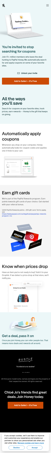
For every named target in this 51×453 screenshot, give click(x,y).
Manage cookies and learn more (30, 443)
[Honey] (3, 5)
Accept (35, 448)
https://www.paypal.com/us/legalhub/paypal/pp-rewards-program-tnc (24, 215)
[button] (47, 5)
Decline (16, 448)
